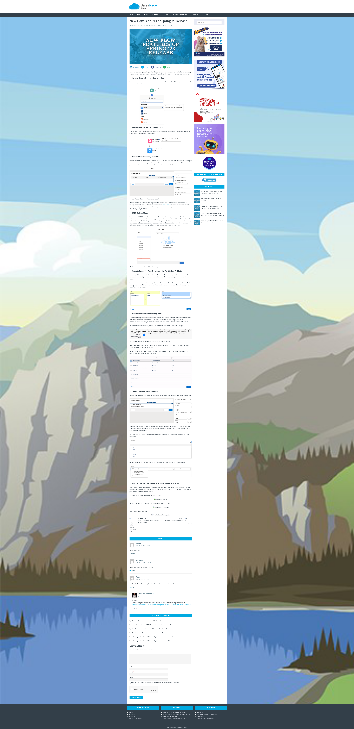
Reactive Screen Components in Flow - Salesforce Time (148, 633)
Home (131, 15)
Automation (161, 25)
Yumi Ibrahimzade (150, 25)
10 (171, 25)
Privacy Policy (200, 712)
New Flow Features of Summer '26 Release (174, 712)
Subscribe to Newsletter (135, 718)
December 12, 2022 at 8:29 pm (143, 545)
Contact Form (132, 716)
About (195, 15)
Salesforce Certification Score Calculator (208, 720)
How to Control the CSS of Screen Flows (174, 720)
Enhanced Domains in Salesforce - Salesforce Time (147, 621)
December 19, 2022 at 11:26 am (143, 562)
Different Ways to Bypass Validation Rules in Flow (176, 714)
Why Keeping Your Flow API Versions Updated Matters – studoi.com (152, 641)
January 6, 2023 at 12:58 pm (145, 596)
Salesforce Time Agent (181, 15)
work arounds (166, 205)
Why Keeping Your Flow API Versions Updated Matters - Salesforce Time (153, 637)
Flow (146, 15)
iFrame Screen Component (170, 716)
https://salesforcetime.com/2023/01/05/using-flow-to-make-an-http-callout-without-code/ (161, 605)
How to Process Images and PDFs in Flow (174, 718)
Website (132, 677)
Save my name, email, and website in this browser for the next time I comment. (155, 683)
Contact (205, 15)
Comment (133, 653)
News (138, 15)
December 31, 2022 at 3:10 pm (143, 579)
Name (132, 666)
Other (166, 15)
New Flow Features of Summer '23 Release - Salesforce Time (150, 629)
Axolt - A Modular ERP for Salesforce (207, 714)
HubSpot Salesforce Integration (205, 718)
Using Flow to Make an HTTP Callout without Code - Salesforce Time (152, 625)
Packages (155, 15)
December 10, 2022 (137, 25)
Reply (133, 554)
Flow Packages (201, 716)
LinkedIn (131, 712)
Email (131, 672)
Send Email (132, 714)
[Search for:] (209, 22)
